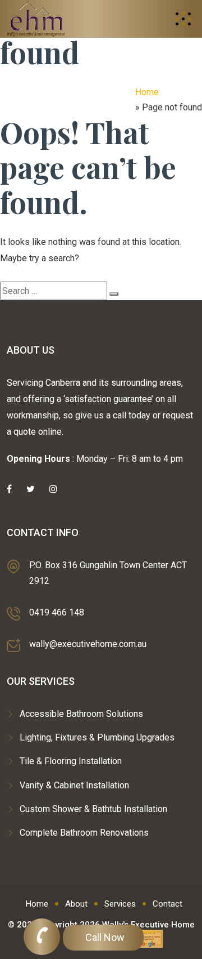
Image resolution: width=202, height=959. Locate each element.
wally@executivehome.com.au (87, 644)
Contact (167, 904)
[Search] (113, 294)
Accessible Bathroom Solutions (81, 713)
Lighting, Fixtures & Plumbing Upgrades (97, 737)
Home (147, 92)
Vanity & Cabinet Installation (74, 785)
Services (120, 904)
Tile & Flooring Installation (71, 761)
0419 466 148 (56, 612)
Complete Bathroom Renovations (84, 832)
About (76, 904)
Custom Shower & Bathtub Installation (93, 809)
